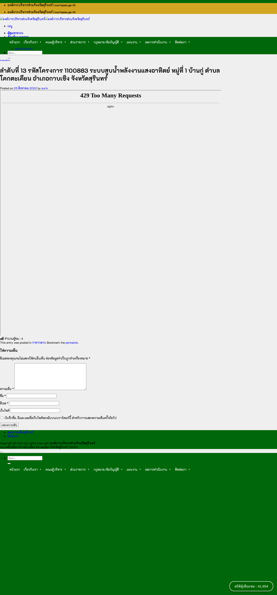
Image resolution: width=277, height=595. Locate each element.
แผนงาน (132, 42)
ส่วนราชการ (78, 42)
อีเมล (4, 403)
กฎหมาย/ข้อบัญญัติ (106, 42)
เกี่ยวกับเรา (31, 42)
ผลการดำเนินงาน (156, 42)
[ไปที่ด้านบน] (1, 452)
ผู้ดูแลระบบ (15, 33)
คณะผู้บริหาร (54, 42)
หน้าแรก (14, 42)
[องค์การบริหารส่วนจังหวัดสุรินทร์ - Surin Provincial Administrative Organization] (45, 19)
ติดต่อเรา (180, 42)
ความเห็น (7, 389)
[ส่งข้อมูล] (9, 58)
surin (44, 88)
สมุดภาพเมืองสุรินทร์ (21, 432)
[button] (10, 26)
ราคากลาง (5, 60)
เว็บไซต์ (4, 410)
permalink (72, 342)
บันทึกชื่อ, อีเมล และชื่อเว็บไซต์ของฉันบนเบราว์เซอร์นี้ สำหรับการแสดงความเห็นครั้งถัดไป (60, 418)
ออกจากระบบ (24, 49)
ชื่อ (3, 396)
